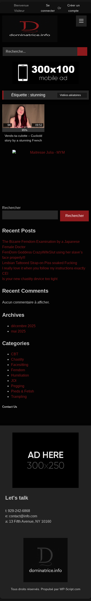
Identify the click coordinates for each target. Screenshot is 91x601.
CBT (14, 354)
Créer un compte (73, 8)
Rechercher (11, 208)
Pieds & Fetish (22, 391)
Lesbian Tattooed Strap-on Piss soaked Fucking (39, 263)
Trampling (19, 396)
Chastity (17, 359)
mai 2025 (18, 331)
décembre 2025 (23, 326)
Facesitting (19, 365)
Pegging (17, 386)
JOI (13, 381)
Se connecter (48, 8)
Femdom (18, 370)
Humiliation (20, 375)
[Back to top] (77, 588)
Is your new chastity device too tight (29, 279)
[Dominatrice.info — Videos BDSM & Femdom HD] (37, 29)
